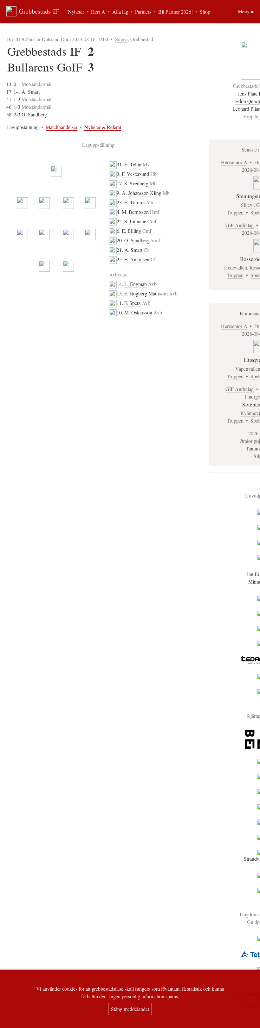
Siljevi (121, 39)
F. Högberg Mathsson (146, 293)
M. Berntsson (135, 211)
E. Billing (131, 230)
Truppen (235, 212)
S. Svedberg (136, 183)
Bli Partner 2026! (175, 11)
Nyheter (76, 11)
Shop (205, 11)
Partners (143, 11)
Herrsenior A (234, 162)
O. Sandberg (34, 114)
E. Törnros (135, 202)
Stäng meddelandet (130, 1009)
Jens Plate (247, 93)
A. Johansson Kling (141, 192)
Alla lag (120, 11)
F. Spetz (132, 303)
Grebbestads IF (39, 11)
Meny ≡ (246, 11)
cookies (69, 988)
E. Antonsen (136, 259)
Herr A (98, 11)
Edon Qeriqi (247, 101)
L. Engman (135, 284)
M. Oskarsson (138, 312)
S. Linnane (135, 221)
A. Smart (31, 91)
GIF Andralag (239, 225)
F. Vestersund (135, 173)
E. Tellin (132, 164)
